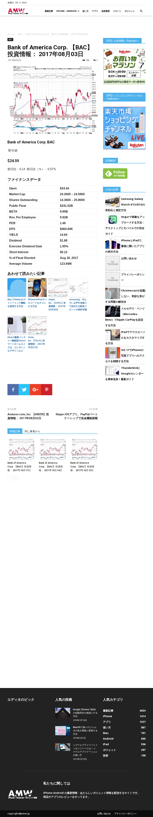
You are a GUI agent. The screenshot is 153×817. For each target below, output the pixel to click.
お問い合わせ (129, 258)
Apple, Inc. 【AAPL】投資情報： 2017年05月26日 (57, 304)
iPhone (107, 716)
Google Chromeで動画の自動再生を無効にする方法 (85, 713)
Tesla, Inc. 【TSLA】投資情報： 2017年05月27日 (36, 342)
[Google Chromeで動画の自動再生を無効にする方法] (62, 713)
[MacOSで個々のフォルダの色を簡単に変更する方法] (62, 731)
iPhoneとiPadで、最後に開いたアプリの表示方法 (125, 246)
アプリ (95, 11)
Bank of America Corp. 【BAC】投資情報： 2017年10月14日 (51, 466)
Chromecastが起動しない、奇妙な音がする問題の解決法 (125, 296)
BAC (20, 34)
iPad (106, 744)
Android (108, 738)
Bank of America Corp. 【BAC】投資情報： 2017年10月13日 (82, 466)
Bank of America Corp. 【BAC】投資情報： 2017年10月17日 (19, 466)
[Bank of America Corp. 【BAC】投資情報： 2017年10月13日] (84, 449)
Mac (106, 733)
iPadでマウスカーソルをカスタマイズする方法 (125, 337)
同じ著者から (32, 431)
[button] (141, 11)
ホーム (10, 34)
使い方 (85, 11)
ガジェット (130, 11)
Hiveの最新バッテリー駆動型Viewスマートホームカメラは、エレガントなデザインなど (16, 344)
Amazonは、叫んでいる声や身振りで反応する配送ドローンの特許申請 (78, 304)
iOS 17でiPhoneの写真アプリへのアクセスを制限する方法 (125, 355)
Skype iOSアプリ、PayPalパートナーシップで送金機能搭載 (77, 416)
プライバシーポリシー (125, 813)
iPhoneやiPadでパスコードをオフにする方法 (37, 303)
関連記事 (15, 431)
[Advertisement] (76, 23)
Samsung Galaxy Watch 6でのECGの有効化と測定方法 (125, 204)
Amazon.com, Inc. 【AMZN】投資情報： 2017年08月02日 (28, 416)
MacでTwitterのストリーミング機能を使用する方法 (16, 303)
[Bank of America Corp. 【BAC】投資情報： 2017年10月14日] (52, 449)
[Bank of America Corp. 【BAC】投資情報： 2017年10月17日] (21, 449)
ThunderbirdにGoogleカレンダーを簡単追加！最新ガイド (124, 373)
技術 (105, 755)
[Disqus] (52, 536)
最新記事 (49, 11)
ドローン (117, 11)
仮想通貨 (106, 11)
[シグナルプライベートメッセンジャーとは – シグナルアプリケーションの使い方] (62, 747)
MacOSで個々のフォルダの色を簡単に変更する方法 (85, 730)
